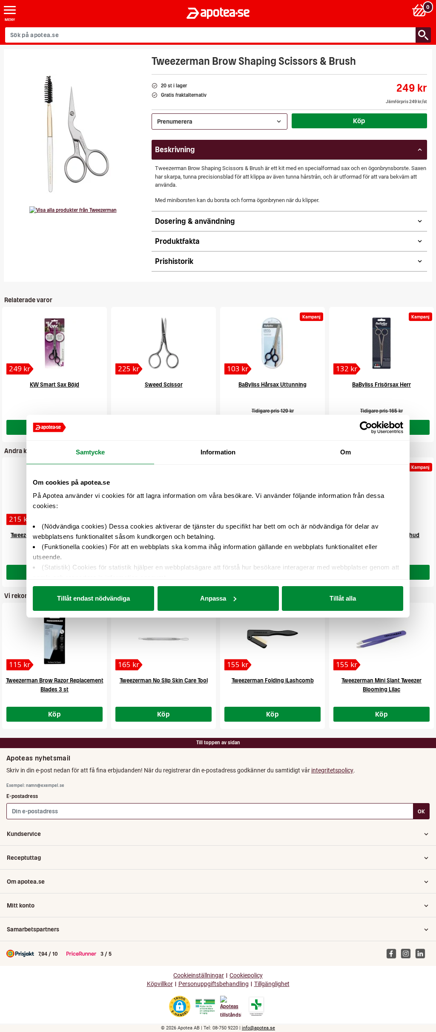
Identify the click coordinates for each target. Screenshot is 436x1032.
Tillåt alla (343, 598)
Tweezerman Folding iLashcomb (273, 680)
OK (421, 811)
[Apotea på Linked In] (422, 953)
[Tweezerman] (73, 210)
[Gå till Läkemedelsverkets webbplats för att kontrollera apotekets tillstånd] (205, 1007)
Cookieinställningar (198, 975)
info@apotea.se (258, 1028)
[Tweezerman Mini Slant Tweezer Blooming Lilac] (381, 639)
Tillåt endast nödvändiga (93, 598)
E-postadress (22, 796)
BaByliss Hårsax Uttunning (272, 384)
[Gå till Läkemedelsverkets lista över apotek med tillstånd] (256, 1006)
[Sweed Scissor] (163, 343)
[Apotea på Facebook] (393, 953)
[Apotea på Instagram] (408, 953)
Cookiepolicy (246, 975)
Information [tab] (218, 452)
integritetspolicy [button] (332, 770)
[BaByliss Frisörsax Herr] (381, 343)
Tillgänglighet (272, 984)
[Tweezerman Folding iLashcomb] (272, 639)
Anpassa (213, 598)
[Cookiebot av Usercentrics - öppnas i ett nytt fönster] (366, 427)
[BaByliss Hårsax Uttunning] (272, 343)
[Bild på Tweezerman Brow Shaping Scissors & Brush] (75, 134)
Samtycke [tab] (90, 452)
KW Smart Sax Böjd (54, 384)
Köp (359, 120)
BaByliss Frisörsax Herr (381, 384)
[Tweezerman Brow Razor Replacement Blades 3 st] (54, 639)
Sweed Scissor (164, 384)
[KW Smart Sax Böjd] (54, 343)
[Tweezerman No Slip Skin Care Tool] (163, 639)
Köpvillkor (160, 984)
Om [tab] (345, 452)
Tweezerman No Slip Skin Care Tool (164, 680)
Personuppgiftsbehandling (213, 984)
